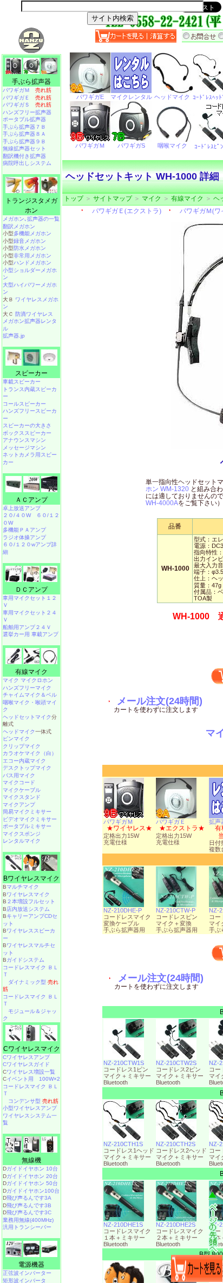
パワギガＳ (27, 105)
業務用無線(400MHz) (28, 1220)
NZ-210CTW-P (175, 910)
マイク (151, 198)
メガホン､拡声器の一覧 (31, 219)
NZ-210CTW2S (176, 1063)
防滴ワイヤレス (34, 314)
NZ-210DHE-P (122, 910)
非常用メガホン (32, 256)
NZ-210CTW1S (123, 1063)
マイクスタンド (22, 797)
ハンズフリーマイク (27, 688)
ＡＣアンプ (31, 500)
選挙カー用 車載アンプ (30, 634)
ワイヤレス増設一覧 (30, 1072)
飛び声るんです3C (28, 1212)
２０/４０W (17, 515)
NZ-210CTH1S (123, 1144)
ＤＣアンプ (31, 589)
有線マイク (187, 198)
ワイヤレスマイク (28, 894)
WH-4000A (162, 503)
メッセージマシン (24, 448)
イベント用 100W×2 (33, 1079)
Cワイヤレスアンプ (26, 1057)
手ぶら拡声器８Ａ (24, 134)
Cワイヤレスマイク (31, 1049)
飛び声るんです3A (28, 1198)
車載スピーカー (22, 382)
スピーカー (31, 373)
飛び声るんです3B (28, 1205)
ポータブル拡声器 (24, 119)
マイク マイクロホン (28, 680)
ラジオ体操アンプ (24, 537)
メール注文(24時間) (159, 701)
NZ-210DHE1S (123, 1224)
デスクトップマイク (27, 768)
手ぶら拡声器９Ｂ (24, 141)
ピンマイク (16, 739)
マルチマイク (22, 887)
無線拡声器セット (24, 148)
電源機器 (31, 1264)
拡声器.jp (14, 336)
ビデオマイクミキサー (30, 819)
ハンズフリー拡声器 (27, 112)
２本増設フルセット (30, 901)
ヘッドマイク (19, 732)
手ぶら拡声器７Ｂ (24, 127)
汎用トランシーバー (27, 1227)
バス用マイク (19, 775)
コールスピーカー (24, 404)
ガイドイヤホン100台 (33, 1191)
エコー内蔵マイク (24, 761)
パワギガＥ (171, 821)
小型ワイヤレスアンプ (30, 1108)
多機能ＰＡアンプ (24, 530)
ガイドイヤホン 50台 (32, 1183)
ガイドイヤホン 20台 (32, 1176)
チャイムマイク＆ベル (30, 695)
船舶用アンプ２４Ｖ (27, 627)
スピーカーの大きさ (27, 425)
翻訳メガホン (19, 226)
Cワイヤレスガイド (26, 1064)
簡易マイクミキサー (27, 812)
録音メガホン (30, 241)
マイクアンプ (19, 805)
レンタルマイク (22, 841)
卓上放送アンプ (22, 508)
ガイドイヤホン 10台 (32, 1169)
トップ (73, 198)
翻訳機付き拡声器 (24, 156)
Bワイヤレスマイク (31, 878)
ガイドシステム (25, 960)
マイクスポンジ (22, 834)
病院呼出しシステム (27, 163)
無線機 (31, 1160)
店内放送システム (28, 909)
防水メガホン (30, 248)
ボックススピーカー (27, 433)
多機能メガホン (32, 233)
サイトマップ (112, 198)
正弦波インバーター (27, 1273)
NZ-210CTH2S (175, 1144)
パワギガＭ (118, 821)
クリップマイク (22, 746)
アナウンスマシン (24, 440)
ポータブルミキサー (27, 826)
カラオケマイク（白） (30, 753)
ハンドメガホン (32, 263)
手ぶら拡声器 (31, 81)
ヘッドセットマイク (27, 717)
